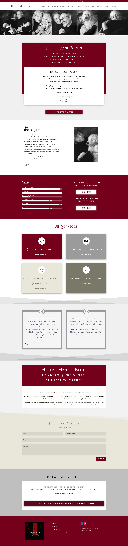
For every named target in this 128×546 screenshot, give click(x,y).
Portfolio (69, 6)
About (43, 6)
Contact (114, 6)
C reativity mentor (42, 249)
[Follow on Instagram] (85, 523)
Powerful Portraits (82, 6)
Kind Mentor (96, 6)
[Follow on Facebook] (82, 523)
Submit (101, 458)
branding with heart (86, 278)
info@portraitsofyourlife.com (62, 532)
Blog (106, 6)
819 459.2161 (50, 1)
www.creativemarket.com (72, 86)
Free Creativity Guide (56, 6)
